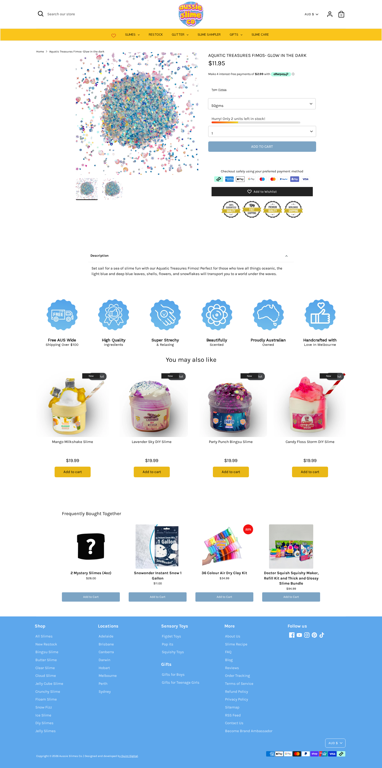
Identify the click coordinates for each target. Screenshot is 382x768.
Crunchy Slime (47, 691)
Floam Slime (46, 699)
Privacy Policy (236, 699)
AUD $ (309, 14)
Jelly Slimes (45, 731)
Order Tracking (237, 675)
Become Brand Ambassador (248, 731)
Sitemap (232, 707)
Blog (229, 660)
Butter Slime (46, 660)
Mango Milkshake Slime (72, 441)
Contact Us (234, 723)
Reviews (232, 668)
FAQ (228, 652)
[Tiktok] (322, 635)
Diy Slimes (44, 723)
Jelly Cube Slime (49, 683)
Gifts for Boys (173, 674)
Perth (103, 683)
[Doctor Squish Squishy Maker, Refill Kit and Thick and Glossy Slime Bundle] (291, 546)
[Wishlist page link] (113, 35)
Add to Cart (91, 597)
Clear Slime (45, 668)
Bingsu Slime (46, 652)
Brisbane (106, 644)
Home (40, 51)
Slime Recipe (236, 644)
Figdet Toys (171, 636)
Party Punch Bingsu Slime (231, 441)
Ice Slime (43, 715)
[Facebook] (291, 635)
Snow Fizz (43, 707)
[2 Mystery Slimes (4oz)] (91, 546)
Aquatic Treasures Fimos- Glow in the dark (76, 51)
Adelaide (106, 636)
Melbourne (108, 675)
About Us (232, 636)
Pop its (167, 644)
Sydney (105, 691)
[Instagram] (306, 635)
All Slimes (44, 636)
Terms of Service (239, 683)
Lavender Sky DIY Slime (152, 441)
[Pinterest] (314, 635)
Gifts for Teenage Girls (180, 682)
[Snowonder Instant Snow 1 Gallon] (157, 546)
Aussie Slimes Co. (70, 756)
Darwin (104, 660)
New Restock (46, 644)
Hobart (104, 668)
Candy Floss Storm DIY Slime (310, 441)
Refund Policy (236, 691)
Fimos (222, 89)
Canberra (106, 652)
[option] (137, 115)
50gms (217, 105)
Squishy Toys (173, 652)
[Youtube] (299, 635)
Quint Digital (129, 756)
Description (99, 256)
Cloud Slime (45, 675)
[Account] (329, 14)
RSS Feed (233, 715)
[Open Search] (40, 13)
